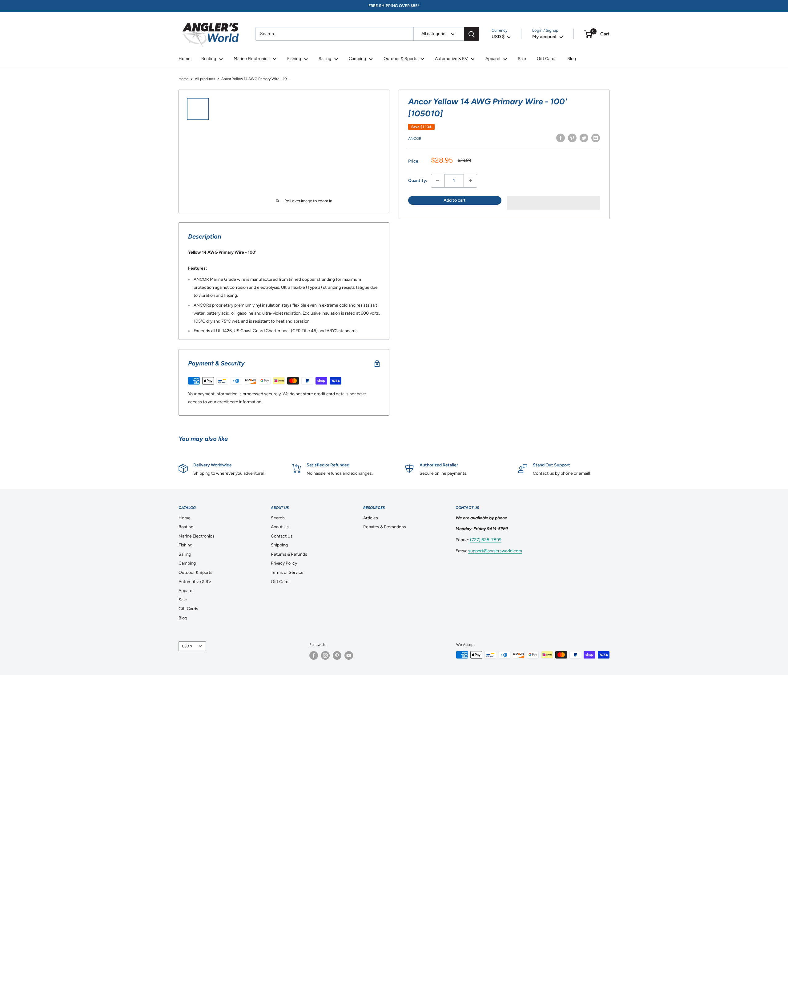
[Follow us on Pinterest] (337, 655)
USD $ (187, 646)
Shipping (279, 545)
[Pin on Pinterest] (572, 138)
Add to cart (455, 200)
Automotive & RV (451, 58)
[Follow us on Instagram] (325, 655)
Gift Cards (547, 58)
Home (185, 58)
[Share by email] (595, 138)
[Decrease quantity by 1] (437, 180)
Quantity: (417, 180)
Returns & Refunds (289, 554)
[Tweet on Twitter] (584, 138)
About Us (280, 527)
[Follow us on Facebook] (313, 655)
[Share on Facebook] (560, 138)
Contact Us (282, 536)
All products (205, 79)
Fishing (294, 58)
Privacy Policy (284, 563)
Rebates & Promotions (384, 527)
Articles (370, 518)
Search (278, 518)
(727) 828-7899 (485, 539)
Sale (522, 58)
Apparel (492, 58)
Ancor (414, 138)
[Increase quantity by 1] (470, 180)
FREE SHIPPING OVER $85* (394, 5)
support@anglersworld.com (495, 551)
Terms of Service (287, 572)
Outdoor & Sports (400, 58)
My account (545, 36)
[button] (553, 203)
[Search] (471, 34)
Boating (208, 58)
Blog (571, 58)
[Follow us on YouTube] (348, 655)
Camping (357, 58)
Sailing (325, 58)
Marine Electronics (252, 58)
